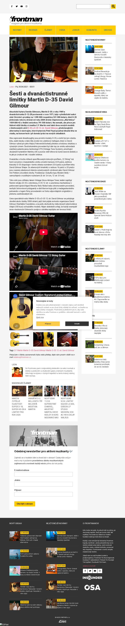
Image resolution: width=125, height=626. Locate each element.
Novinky (17, 30)
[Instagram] (26, 6)
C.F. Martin (18, 350)
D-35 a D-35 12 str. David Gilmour (43, 128)
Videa (62, 30)
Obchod (108, 30)
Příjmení (17, 490)
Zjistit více (40, 317)
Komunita (92, 30)
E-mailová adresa (21, 470)
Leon (11, 87)
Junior (75, 30)
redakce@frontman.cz (22, 357)
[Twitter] (16, 6)
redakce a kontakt (89, 566)
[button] (19, 339)
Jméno (17, 480)
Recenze (33, 30)
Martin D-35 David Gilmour (34, 350)
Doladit (76, 324)
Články (48, 30)
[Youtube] (21, 6)
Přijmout (48, 324)
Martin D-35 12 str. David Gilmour (60, 350)
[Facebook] (12, 6)
